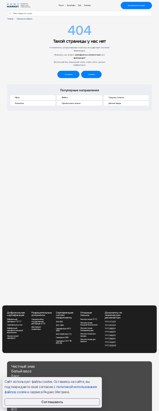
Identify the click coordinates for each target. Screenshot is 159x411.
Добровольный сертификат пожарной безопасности (15, 330)
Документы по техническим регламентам (113, 315)
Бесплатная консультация (136, 5)
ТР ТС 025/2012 (110, 346)
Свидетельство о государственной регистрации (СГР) (38, 321)
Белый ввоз (71, 5)
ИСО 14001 (60, 325)
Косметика (19, 103)
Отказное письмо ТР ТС (88, 319)
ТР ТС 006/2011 (110, 335)
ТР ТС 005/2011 (110, 332)
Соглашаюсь (52, 402)
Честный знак (23, 366)
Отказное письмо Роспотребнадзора (87, 329)
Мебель (65, 97)
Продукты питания (116, 97)
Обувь (17, 97)
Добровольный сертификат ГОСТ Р (14, 320)
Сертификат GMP (62, 337)
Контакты (87, 5)
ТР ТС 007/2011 (110, 325)
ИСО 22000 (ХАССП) (63, 334)
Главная (10, 19)
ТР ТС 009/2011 (110, 339)
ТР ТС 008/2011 (110, 329)
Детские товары (114, 103)
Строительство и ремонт (71, 103)
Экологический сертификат (12, 337)
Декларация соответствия (36, 328)
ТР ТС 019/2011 (110, 342)
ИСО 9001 (59, 322)
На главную (68, 74)
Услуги (61, 5)
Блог (79, 5)
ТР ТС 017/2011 (110, 322)
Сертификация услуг (15, 325)
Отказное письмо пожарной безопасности (89, 324)
